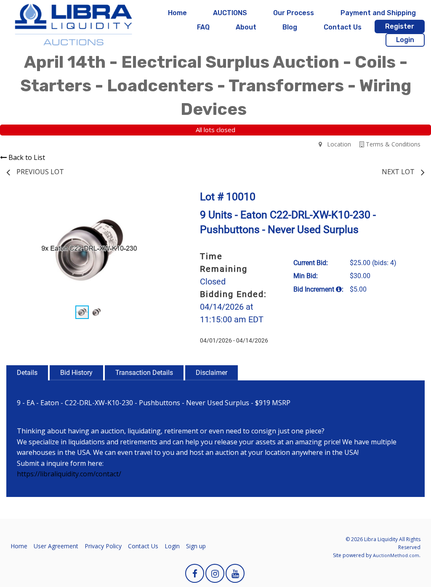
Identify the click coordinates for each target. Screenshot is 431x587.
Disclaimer (211, 373)
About (246, 27)
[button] (164, 202)
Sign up (196, 546)
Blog (289, 27)
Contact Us (343, 27)
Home (177, 13)
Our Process (293, 13)
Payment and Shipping (378, 13)
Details (27, 373)
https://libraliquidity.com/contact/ (69, 473)
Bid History (76, 373)
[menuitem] (177, 13)
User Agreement (56, 546)
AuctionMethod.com (396, 555)
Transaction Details (144, 373)
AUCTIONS (230, 13)
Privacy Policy (103, 546)
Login (405, 40)
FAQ (203, 27)
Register (399, 26)
